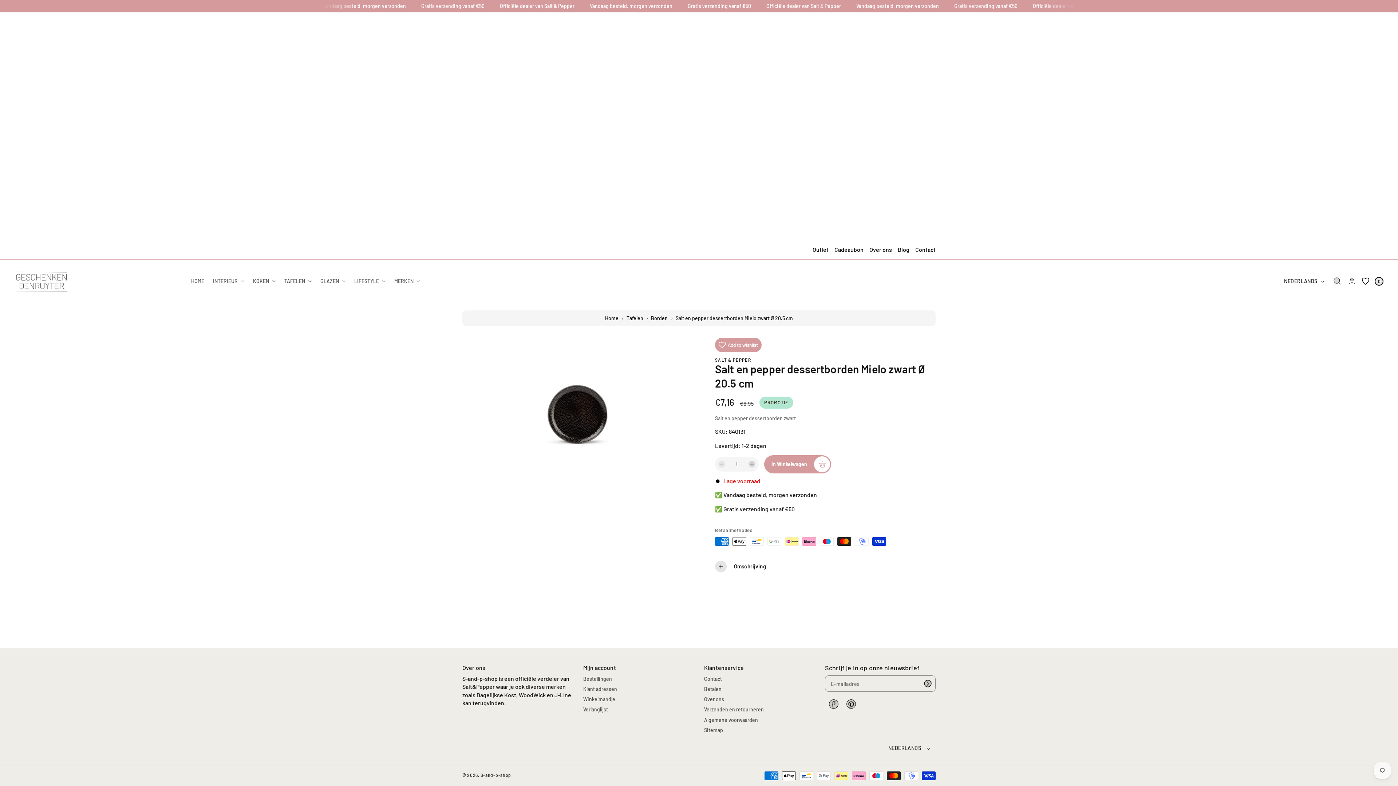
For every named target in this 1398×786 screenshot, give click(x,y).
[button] (1337, 281)
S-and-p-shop (496, 775)
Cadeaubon (849, 249)
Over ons (880, 249)
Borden (659, 318)
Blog (903, 249)
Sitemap (713, 730)
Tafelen (635, 318)
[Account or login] (1351, 281)
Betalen (713, 689)
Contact (925, 249)
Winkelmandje (599, 699)
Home (612, 318)
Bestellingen (597, 679)
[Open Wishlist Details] (1365, 281)
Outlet (821, 249)
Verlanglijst (595, 709)
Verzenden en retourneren (734, 709)
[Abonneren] (928, 683)
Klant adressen (600, 689)
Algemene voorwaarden (731, 720)
